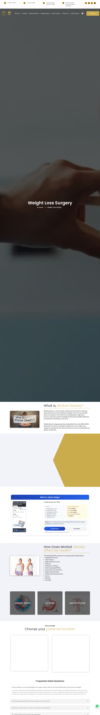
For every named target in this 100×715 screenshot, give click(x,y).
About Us (17, 13)
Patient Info (65, 13)
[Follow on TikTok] (92, 3)
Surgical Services (45, 13)
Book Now (93, 13)
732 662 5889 (12, 2)
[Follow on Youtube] (95, 3)
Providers (24, 13)
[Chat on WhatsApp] (97, 706)
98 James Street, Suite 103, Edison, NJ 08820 (70, 4)
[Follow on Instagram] (89, 3)
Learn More (77, 528)
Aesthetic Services (33, 13)
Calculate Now (55, 528)
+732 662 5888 (31, 2)
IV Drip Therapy (75, 13)
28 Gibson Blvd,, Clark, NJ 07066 (50, 3)
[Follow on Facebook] (86, 3)
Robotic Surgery (56, 13)
